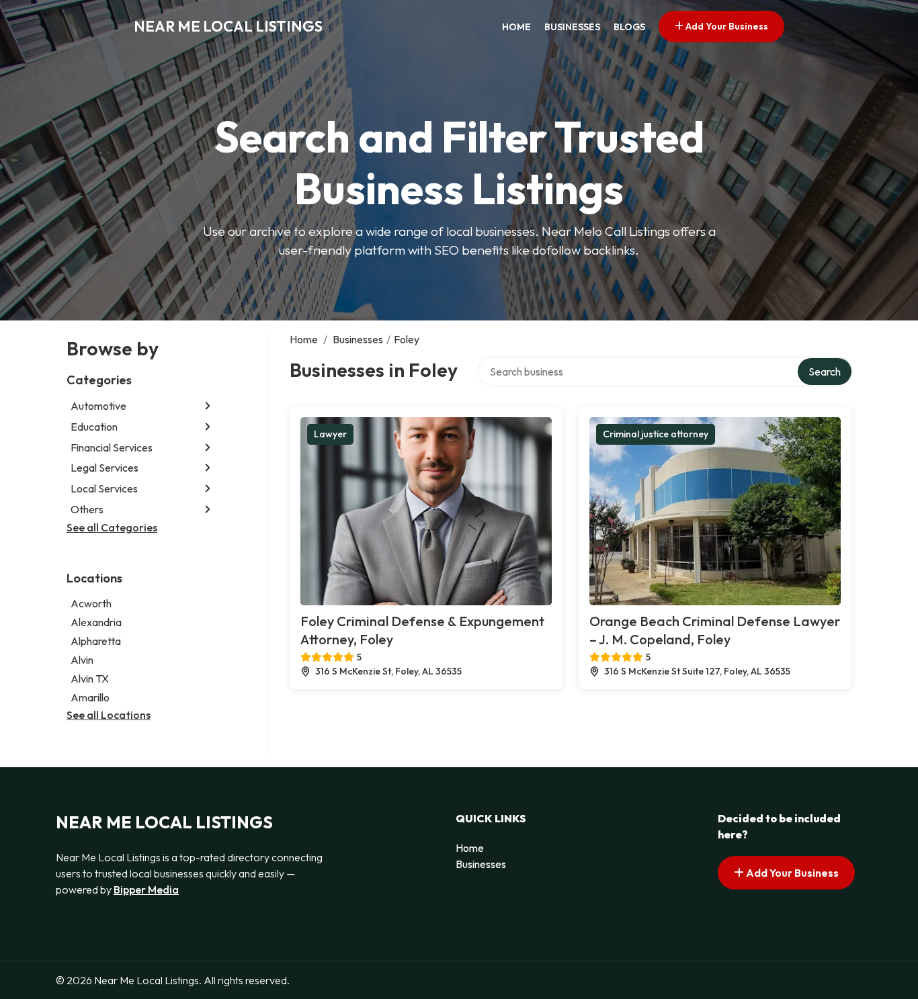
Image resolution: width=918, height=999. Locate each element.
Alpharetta (96, 641)
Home (516, 27)
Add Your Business (725, 26)
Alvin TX (90, 678)
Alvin (82, 659)
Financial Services (112, 447)
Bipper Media (146, 889)
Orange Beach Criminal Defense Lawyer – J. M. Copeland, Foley (714, 630)
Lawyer (330, 434)
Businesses (572, 27)
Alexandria (96, 622)
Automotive (98, 405)
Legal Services (104, 467)
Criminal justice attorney (655, 434)
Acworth (91, 603)
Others (87, 509)
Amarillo (90, 697)
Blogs (629, 27)
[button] (207, 406)
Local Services (104, 488)
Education (94, 426)
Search (824, 371)
